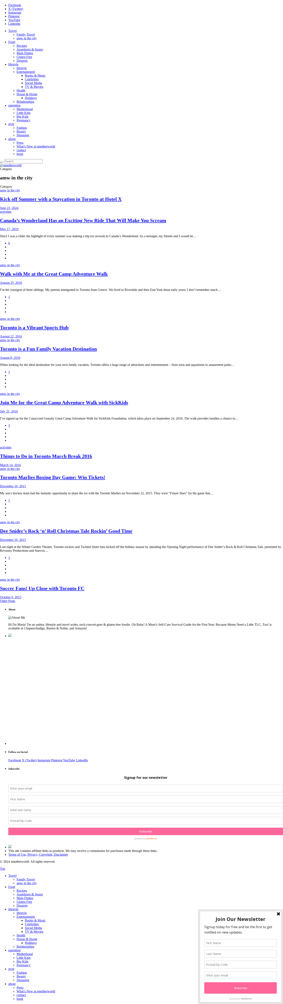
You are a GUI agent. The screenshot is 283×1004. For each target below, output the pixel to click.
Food (11, 42)
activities (5, 211)
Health (21, 90)
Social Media (33, 83)
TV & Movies (34, 86)
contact (21, 150)
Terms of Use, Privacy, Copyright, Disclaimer (38, 854)
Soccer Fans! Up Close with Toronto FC (42, 588)
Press (20, 142)
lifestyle (13, 64)
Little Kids (23, 113)
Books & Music (35, 75)
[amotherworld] (11, 165)
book (20, 154)
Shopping (23, 135)
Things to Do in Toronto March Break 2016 (46, 456)
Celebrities (32, 79)
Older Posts (7, 601)
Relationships (25, 101)
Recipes (22, 45)
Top (2, 868)
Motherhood (25, 109)
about (12, 139)
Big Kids (22, 116)
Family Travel (26, 34)
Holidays (31, 98)
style (11, 124)
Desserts (22, 60)
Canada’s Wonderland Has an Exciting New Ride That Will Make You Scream (83, 220)
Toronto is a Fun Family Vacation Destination (48, 349)
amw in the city (27, 38)
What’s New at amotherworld (36, 146)
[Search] (1, 162)
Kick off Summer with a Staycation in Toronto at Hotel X (61, 199)
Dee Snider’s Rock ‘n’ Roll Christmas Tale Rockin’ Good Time (66, 531)
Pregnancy (23, 120)
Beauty (21, 131)
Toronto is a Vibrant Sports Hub (34, 327)
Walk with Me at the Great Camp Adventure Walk (54, 274)
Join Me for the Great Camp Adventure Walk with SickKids (64, 402)
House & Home (27, 94)
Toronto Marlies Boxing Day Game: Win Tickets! (52, 477)
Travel (12, 31)
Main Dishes (25, 53)
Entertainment (26, 72)
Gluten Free (24, 57)
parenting (14, 105)
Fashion (22, 127)
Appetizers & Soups (30, 49)
